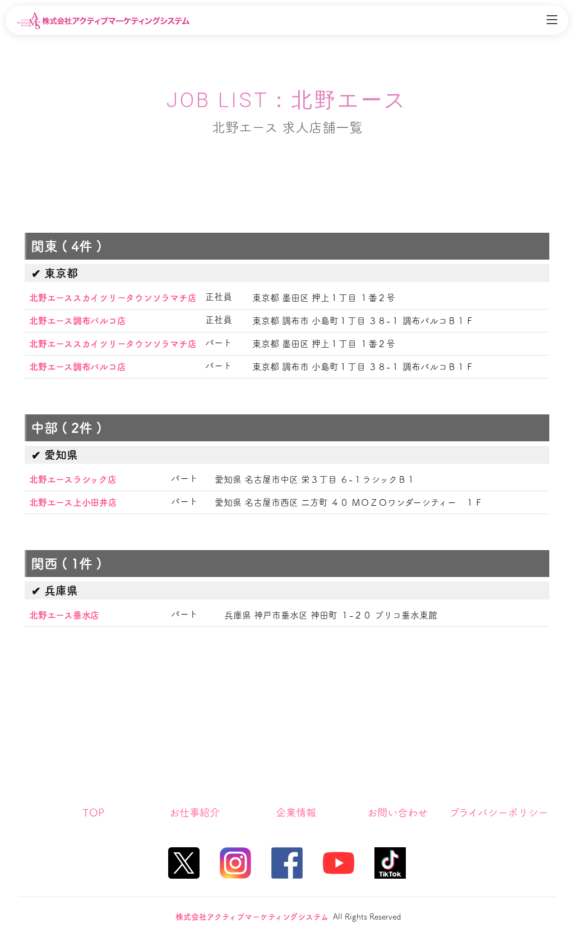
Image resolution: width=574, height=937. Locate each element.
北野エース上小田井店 (73, 502)
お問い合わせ (397, 812)
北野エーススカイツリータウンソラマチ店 (112, 297)
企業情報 (296, 812)
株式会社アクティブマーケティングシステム (251, 917)
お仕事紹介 (194, 812)
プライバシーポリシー (498, 812)
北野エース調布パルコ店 (77, 320)
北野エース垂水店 (64, 615)
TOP (93, 812)
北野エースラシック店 (73, 479)
